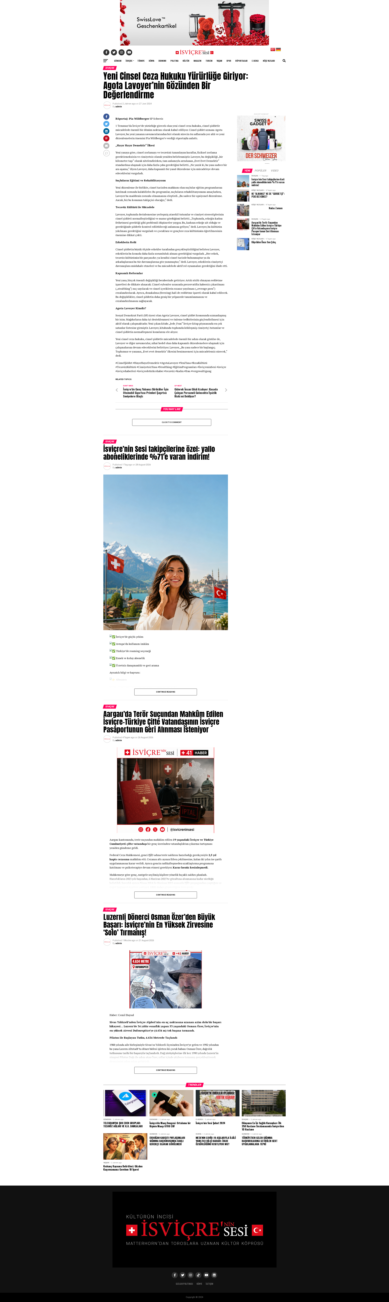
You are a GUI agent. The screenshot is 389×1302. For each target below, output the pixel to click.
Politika (174, 60)
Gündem (117, 60)
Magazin (197, 60)
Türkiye (141, 60)
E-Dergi (255, 60)
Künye (199, 1283)
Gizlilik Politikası (184, 1283)
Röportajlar (241, 60)
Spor (228, 60)
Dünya (151, 60)
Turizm (209, 60)
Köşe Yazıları (269, 60)
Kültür (186, 60)
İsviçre (129, 60)
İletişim (209, 1283)
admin (118, 106)
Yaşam (219, 60)
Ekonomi (162, 60)
